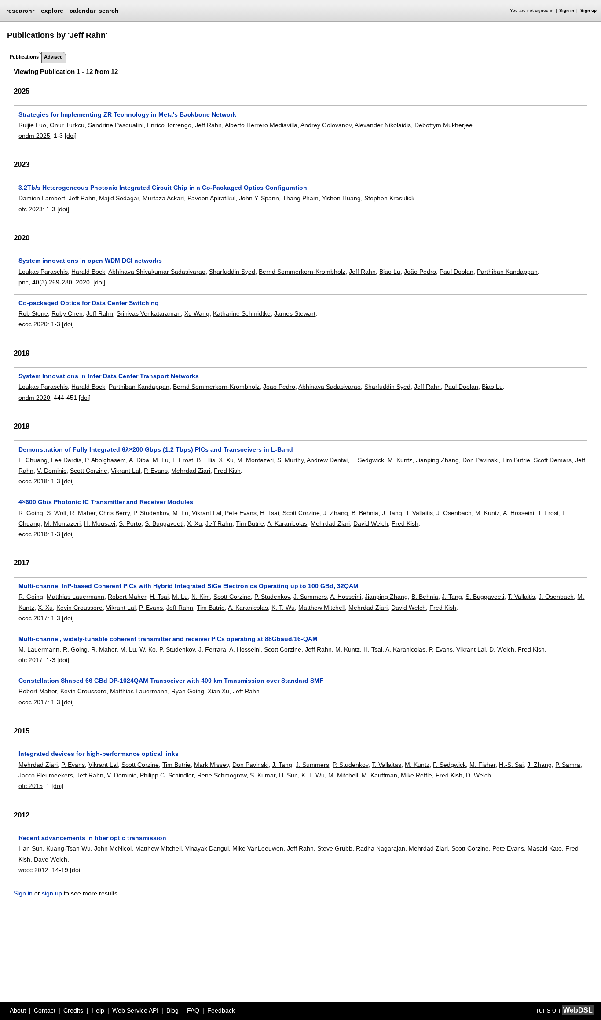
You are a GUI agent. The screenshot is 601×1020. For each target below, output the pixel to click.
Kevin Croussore (79, 607)
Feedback (221, 1010)
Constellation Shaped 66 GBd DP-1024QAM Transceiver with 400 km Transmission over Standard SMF (170, 680)
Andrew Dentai (327, 460)
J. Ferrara (212, 649)
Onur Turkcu (67, 125)
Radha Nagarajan (380, 848)
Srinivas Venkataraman (149, 313)
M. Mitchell (343, 775)
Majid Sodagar (119, 198)
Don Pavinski (480, 460)
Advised (53, 56)
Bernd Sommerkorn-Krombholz (302, 271)
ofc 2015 (30, 785)
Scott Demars (553, 460)
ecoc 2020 (33, 324)
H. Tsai (269, 512)
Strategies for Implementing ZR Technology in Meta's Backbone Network (127, 114)
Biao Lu (389, 271)
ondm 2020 (34, 397)
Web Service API (135, 1010)
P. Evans (156, 470)
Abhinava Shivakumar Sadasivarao (156, 271)
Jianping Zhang (437, 460)
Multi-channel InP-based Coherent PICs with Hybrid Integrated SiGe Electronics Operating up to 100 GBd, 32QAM (188, 585)
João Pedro (420, 271)
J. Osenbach (454, 512)
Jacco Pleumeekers (45, 775)
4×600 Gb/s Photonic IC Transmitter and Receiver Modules (105, 501)
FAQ (193, 1010)
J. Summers (310, 596)
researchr (20, 10)
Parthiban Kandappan (507, 271)
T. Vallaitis (419, 512)
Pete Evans (241, 512)
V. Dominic (51, 470)
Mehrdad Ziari (190, 470)
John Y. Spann (259, 198)
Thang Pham (300, 198)
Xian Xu (218, 691)
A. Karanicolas (287, 523)
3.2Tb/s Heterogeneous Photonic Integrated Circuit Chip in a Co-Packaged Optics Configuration (162, 187)
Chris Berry (114, 512)
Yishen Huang (341, 198)
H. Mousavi (99, 523)
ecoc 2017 (33, 618)
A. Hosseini (518, 512)
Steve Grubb (334, 848)
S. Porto (130, 523)
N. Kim (200, 596)
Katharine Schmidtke (242, 313)
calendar (82, 10)
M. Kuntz (400, 460)
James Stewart (294, 313)
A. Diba (139, 460)
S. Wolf (56, 512)
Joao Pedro (279, 386)
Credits (73, 1010)
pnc (23, 282)
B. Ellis (206, 460)
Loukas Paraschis (43, 271)
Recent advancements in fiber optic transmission (92, 837)
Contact (44, 1010)
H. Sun (288, 775)
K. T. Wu (283, 607)
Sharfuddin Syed (232, 271)
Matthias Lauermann (75, 596)
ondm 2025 (34, 135)
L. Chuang (33, 460)
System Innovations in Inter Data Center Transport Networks (108, 375)
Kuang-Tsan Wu (68, 848)
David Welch (370, 523)
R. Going (30, 512)
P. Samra (567, 764)
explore (52, 10)
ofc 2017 (30, 659)
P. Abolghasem (105, 460)
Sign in (566, 10)
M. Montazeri (255, 460)
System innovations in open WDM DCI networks (90, 260)
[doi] (71, 135)
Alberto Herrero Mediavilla (261, 125)
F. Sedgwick (367, 460)
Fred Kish (227, 470)
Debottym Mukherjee (443, 125)
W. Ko (147, 649)
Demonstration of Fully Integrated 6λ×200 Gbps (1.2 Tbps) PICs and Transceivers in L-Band (155, 449)
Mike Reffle (416, 775)
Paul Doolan (456, 271)
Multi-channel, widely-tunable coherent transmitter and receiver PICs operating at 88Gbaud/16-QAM (168, 638)
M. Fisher (482, 764)
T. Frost (182, 460)
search (109, 10)
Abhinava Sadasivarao (329, 386)
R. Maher (82, 512)
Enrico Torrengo (169, 125)
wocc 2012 (33, 869)
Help (98, 1010)
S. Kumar (262, 775)
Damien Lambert (41, 198)
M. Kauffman (379, 775)
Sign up (588, 10)
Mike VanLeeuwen (257, 848)
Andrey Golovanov (326, 125)
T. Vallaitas (386, 764)
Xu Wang (196, 313)
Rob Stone (33, 313)
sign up (52, 893)
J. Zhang (335, 512)
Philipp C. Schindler (167, 775)
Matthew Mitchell (321, 607)
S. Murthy (290, 460)
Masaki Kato (545, 848)
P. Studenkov (151, 512)
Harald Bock (88, 271)
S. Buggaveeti (164, 523)
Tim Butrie (516, 460)
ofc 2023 (30, 209)
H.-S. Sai (511, 764)
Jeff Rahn (208, 125)
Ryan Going (187, 691)
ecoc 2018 (33, 481)
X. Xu (226, 460)
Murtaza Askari (163, 198)
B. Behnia (365, 512)
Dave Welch (50, 859)
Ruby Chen (67, 313)
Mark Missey (211, 764)
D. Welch (501, 649)
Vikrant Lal (125, 470)
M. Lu (161, 460)
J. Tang (392, 512)
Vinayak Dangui (207, 848)
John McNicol (113, 848)
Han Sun (30, 848)
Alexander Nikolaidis (383, 125)
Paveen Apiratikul (211, 198)
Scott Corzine (88, 470)
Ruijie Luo (32, 125)
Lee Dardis (66, 460)
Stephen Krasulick (389, 198)
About (18, 1010)
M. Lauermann (38, 649)
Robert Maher (127, 596)
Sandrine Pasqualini (115, 125)
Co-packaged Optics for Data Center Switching (88, 302)
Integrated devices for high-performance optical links (98, 753)
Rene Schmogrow (221, 775)
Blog (172, 1010)
